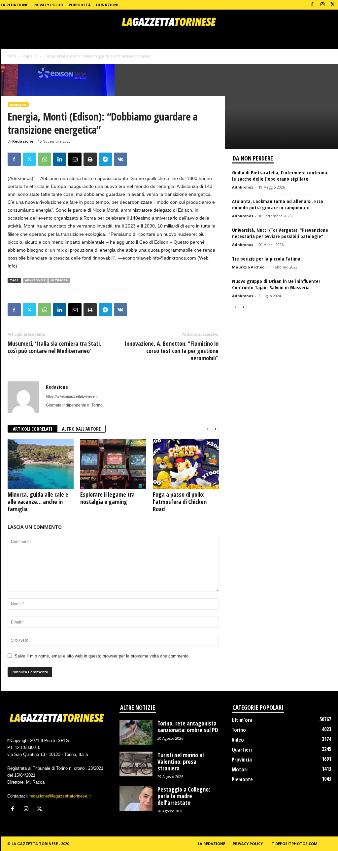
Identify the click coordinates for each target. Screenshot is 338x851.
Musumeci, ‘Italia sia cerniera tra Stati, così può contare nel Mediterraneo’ (54, 347)
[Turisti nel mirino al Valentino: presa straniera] (135, 764)
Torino (239, 729)
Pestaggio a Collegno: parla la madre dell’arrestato (183, 795)
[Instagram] (322, 5)
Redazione (22, 141)
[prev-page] (207, 429)
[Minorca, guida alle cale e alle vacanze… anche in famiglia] (41, 464)
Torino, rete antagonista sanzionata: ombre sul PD (187, 726)
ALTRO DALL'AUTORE (81, 429)
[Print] (90, 159)
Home (11, 56)
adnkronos (35, 280)
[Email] (75, 159)
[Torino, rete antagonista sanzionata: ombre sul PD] (135, 732)
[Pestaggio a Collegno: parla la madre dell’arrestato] (135, 798)
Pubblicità (80, 4)
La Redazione (14, 4)
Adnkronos (242, 187)
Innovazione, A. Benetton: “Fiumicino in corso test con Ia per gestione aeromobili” (171, 351)
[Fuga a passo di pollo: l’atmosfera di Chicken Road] (186, 464)
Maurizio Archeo (248, 267)
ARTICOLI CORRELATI (32, 429)
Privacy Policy (48, 4)
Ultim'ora (242, 720)
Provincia (242, 759)
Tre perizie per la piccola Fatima (266, 258)
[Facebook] (312, 5)
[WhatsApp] (44, 159)
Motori (240, 769)
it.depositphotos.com (294, 843)
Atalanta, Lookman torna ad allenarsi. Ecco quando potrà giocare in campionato (277, 204)
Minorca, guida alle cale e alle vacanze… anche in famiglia (38, 501)
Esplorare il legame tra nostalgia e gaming (107, 498)
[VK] (120, 159)
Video (238, 739)
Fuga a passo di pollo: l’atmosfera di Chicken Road (180, 501)
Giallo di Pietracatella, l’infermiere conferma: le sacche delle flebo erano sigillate (280, 175)
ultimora (59, 280)
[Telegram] (105, 159)
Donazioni (107, 4)
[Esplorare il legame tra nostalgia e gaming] (113, 464)
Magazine (29, 56)
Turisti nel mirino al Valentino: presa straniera (180, 761)
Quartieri (242, 749)
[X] (333, 5)
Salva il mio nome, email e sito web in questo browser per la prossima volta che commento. (102, 656)
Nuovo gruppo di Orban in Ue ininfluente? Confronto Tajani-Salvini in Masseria (276, 284)
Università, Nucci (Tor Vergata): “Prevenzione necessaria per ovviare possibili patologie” (280, 233)
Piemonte (242, 779)
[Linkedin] (59, 159)
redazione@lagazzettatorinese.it (60, 796)
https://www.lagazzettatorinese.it (71, 396)
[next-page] (215, 429)
